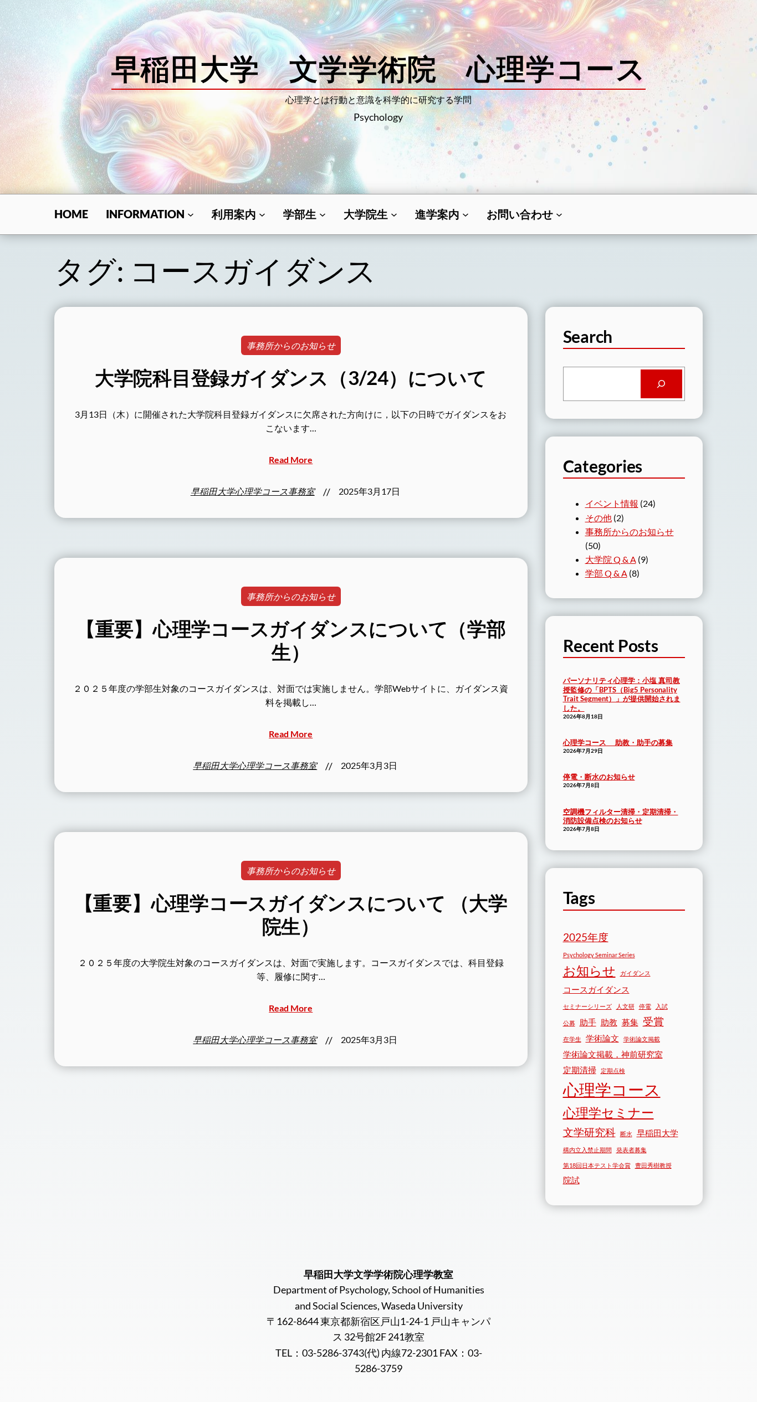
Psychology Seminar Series (599, 954)
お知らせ (589, 970)
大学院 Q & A (610, 559)
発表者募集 (631, 1149)
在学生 (572, 1038)
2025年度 (585, 937)
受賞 (653, 1021)
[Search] (661, 383)
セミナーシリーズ (587, 1006)
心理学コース (612, 1089)
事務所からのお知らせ (291, 345)
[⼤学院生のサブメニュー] (394, 214)
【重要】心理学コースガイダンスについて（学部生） (291, 640)
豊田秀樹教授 (653, 1165)
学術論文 (602, 1038)
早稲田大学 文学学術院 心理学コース (378, 68)
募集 (630, 1022)
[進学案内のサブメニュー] (465, 214)
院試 (571, 1180)
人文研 (625, 1006)
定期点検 (613, 1070)
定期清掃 (579, 1070)
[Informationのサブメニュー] (190, 214)
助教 (609, 1022)
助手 (588, 1022)
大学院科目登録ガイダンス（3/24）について (291, 377)
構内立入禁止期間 (587, 1149)
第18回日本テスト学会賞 (597, 1165)
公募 (569, 1022)
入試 (662, 1006)
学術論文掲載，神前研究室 (613, 1054)
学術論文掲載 (641, 1038)
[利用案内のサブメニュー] (262, 214)
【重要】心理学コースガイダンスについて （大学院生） (291, 914)
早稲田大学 (657, 1133)
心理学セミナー (608, 1112)
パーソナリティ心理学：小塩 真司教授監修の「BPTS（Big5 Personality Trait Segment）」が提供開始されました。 (622, 694)
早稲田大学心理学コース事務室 (253, 491)
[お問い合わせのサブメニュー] (559, 214)
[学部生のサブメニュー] (322, 214)
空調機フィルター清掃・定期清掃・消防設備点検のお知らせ (620, 816)
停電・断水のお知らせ (599, 776)
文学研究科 (589, 1132)
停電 (645, 1006)
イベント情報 (611, 503)
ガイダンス (635, 973)
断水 (626, 1133)
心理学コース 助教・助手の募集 (618, 742)
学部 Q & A (606, 573)
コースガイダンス (596, 989)
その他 (598, 517)
